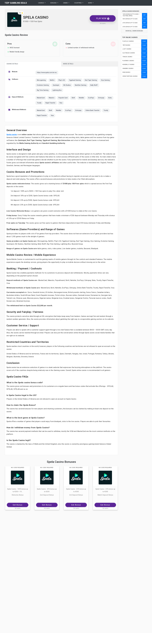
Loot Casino (127, 49)
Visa (60, 103)
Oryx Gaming (105, 80)
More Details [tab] (68, 64)
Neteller (81, 98)
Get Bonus (17, 505)
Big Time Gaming (42, 90)
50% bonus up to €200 (130, 19)
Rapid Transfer (50, 103)
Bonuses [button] (53, 3)
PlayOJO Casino (128, 41)
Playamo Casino (128, 60)
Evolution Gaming (43, 85)
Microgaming (41, 80)
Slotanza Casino (129, 53)
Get (144, 15)
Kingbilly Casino (128, 64)
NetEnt (52, 80)
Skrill (73, 98)
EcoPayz (91, 98)
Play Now (101, 18)
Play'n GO (62, 80)
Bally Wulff (94, 85)
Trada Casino (127, 56)
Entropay (101, 98)
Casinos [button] (41, 3)
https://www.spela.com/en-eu (47, 72)
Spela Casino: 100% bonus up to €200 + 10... (17, 490)
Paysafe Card (63, 98)
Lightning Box (57, 90)
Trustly (39, 103)
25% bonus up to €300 (130, 23)
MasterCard (41, 98)
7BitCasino (126, 45)
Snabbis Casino (128, 68)
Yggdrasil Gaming (75, 80)
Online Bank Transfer (92, 110)
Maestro (51, 98)
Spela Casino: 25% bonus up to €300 (76, 490)
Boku (110, 98)
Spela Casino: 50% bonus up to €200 (47, 490)
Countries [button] (78, 3)
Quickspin (56, 85)
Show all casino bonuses (134, 31)
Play (144, 41)
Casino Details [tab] (12, 64)
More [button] (90, 3)
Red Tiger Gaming (91, 80)
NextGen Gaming (80, 85)
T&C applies (103, 23)
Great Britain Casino (130, 76)
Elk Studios (67, 85)
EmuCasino (126, 72)
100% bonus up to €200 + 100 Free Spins (131, 15)
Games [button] (65, 3)
